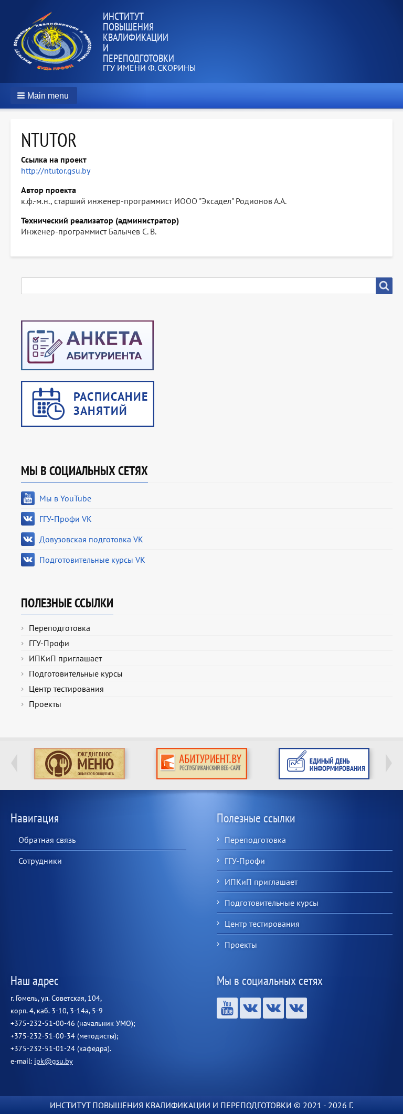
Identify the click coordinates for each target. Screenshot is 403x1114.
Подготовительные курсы (76, 673)
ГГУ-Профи (49, 643)
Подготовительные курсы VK (92, 559)
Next (389, 763)
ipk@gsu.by (53, 1061)
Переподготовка (59, 628)
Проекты (45, 704)
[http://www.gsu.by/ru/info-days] (324, 763)
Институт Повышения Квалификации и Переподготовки (138, 37)
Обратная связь (47, 839)
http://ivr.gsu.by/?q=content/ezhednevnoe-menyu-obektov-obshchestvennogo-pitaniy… (79, 763)
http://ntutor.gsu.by (55, 170)
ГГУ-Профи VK (65, 518)
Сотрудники (40, 860)
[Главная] (56, 41)
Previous (14, 763)
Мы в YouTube (65, 498)
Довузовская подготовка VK (91, 539)
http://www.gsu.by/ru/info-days (324, 763)
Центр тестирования (66, 688)
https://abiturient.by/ (201, 763)
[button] (43, 95)
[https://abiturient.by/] (202, 763)
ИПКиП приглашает (65, 658)
